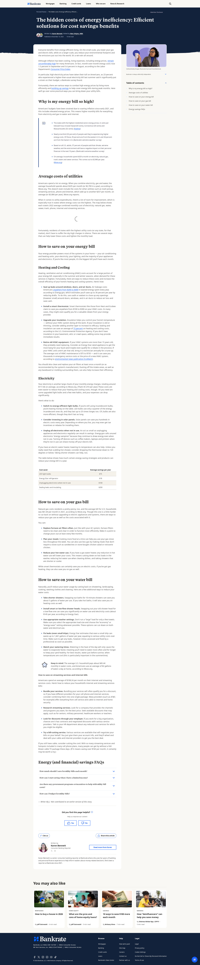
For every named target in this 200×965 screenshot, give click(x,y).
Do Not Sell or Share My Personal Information (151, 956)
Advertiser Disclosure (156, 12)
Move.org (58, 162)
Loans (100, 956)
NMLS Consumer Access (67, 945)
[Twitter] (39, 957)
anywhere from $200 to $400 (65, 289)
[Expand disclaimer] (166, 74)
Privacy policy (139, 948)
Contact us (123, 956)
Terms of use (139, 960)
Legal (137, 944)
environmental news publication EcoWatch (74, 359)
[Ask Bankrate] (195, 960)
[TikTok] (55, 957)
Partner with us (124, 960)
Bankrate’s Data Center (106, 960)
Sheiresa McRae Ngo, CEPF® (149, 922)
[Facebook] (34, 957)
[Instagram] (43, 957)
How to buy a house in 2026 (49, 914)
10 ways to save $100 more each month (116, 916)
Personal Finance (41, 12)
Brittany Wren (110, 924)
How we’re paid (124, 944)
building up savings (60, 88)
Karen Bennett (57, 34)
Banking (101, 948)
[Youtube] (51, 957)
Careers (122, 952)
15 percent (78, 328)
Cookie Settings (140, 952)
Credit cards (102, 952)
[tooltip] (92, 812)
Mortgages (102, 944)
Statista (77, 129)
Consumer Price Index (60, 69)
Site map (122, 948)
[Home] (34, 4)
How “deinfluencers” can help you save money (149, 916)
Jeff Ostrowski (42, 924)
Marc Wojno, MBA (76, 34)
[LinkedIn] (47, 957)
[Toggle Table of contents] (166, 83)
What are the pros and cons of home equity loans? (83, 916)
